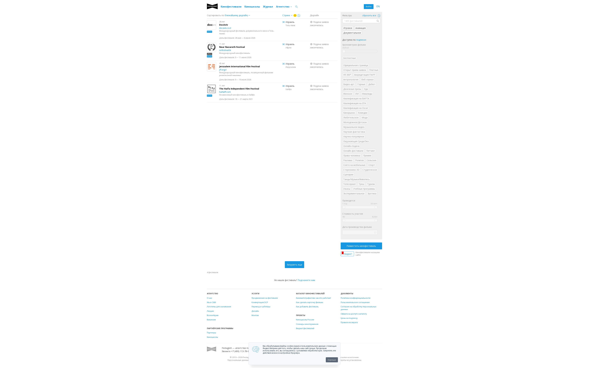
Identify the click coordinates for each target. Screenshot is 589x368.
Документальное (352, 32)
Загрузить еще (294, 264)
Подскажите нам (306, 280)
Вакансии (211, 319)
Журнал (268, 6)
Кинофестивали (231, 6)
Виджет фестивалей (305, 328)
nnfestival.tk (225, 50)
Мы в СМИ (211, 302)
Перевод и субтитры (261, 306)
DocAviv (223, 24)
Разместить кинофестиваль (361, 245)
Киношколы (252, 6)
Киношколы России (305, 319)
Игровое (347, 28)
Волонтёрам (212, 315)
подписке (361, 39)
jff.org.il (222, 69)
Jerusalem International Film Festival (239, 66)
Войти (368, 6)
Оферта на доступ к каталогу (354, 314)
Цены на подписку (349, 318)
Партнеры (211, 332)
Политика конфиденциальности (355, 298)
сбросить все (369, 15)
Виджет (348, 253)
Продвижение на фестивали (265, 298)
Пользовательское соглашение (355, 302)
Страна (286, 15)
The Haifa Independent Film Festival (239, 88)
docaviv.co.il (225, 28)
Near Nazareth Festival (232, 47)
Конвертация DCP (260, 302)
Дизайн (255, 311)
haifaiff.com (225, 91)
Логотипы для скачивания (219, 306)
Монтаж (255, 315)
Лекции (210, 311)
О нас (209, 298)
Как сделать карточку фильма (309, 302)
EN (378, 6)
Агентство (283, 6)
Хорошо (332, 359)
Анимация (360, 28)
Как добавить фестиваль (307, 306)
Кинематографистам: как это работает (313, 298)
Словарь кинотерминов (307, 324)
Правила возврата (349, 322)
